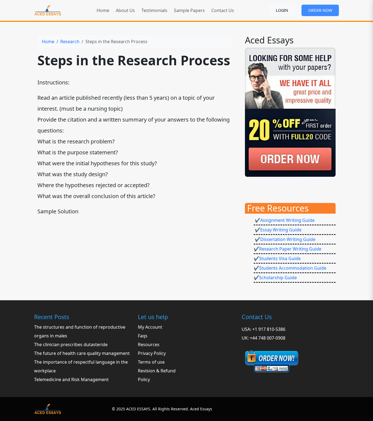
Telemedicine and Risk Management (71, 379)
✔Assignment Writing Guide (284, 220)
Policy (144, 379)
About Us (125, 10)
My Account (150, 327)
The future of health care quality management (82, 353)
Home (103, 10)
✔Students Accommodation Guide (290, 268)
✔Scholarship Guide (275, 278)
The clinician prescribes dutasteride (71, 344)
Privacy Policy (152, 353)
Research (69, 42)
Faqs (142, 336)
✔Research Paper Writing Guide (287, 249)
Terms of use (151, 362)
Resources (148, 344)
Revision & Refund (157, 371)
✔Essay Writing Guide (277, 230)
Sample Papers (189, 10)
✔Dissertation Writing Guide (284, 239)
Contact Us (222, 10)
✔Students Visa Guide (277, 258)
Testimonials (154, 10)
